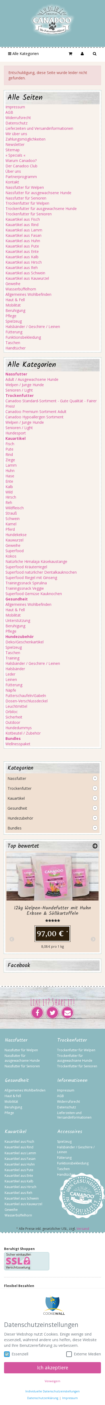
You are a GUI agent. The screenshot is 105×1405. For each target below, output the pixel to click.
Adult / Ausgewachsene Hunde (31, 379)
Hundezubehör (20, 818)
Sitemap (12, 149)
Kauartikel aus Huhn (22, 240)
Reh (8, 502)
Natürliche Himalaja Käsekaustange (36, 561)
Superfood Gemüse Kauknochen (33, 593)
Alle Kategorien (25, 53)
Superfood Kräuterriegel (26, 566)
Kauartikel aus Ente (22, 251)
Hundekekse (16, 534)
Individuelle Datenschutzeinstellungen (52, 1391)
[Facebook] (37, 1012)
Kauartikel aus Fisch (22, 219)
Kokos (10, 556)
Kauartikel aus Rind (21, 224)
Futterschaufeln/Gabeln (25, 695)
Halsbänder (15, 668)
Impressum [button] (70, 1398)
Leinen (11, 679)
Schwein (12, 518)
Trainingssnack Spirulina (26, 582)
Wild (9, 492)
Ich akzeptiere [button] (52, 1367)
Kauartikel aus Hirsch (23, 262)
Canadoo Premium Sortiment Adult (35, 411)
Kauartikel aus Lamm (23, 230)
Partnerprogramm (21, 176)
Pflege (10, 315)
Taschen (12, 342)
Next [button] (93, 939)
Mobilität (13, 305)
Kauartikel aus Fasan (23, 235)
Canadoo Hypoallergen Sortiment (34, 416)
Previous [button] (11, 939)
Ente (9, 481)
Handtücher (15, 348)
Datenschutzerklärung (42, 1398)
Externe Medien (87, 1353)
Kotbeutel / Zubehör (23, 733)
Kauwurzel (14, 540)
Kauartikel (16, 798)
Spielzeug (13, 321)
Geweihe (12, 283)
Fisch (9, 443)
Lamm (11, 465)
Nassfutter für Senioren (25, 198)
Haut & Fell (15, 299)
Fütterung (13, 331)
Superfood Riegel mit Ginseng (31, 577)
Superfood (14, 550)
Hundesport (15, 433)
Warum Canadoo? (21, 160)
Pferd (10, 529)
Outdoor (12, 722)
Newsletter (14, 144)
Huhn (10, 470)
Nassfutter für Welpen (24, 187)
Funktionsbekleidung (23, 337)
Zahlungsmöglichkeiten (25, 139)
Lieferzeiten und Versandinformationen (39, 128)
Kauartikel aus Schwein (25, 272)
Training (12, 658)
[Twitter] (52, 1012)
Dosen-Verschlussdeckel (26, 700)
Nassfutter (17, 778)
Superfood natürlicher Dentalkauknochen (41, 572)
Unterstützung (17, 620)
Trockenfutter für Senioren (28, 213)
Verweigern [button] (52, 1381)
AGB (9, 112)
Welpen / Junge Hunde (24, 384)
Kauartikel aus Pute (22, 246)
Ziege (10, 459)
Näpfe (10, 690)
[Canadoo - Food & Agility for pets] (52, 20)
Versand (82, 1228)
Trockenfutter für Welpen (27, 203)
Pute (9, 449)
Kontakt (12, 182)
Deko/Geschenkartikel (24, 641)
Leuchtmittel (16, 706)
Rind (9, 454)
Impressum (15, 106)
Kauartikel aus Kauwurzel (27, 278)
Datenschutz (16, 123)
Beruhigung (15, 310)
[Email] (67, 1012)
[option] (52, 901)
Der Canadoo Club (21, 165)
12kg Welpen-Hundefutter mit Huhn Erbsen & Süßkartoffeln (52, 910)
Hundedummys (18, 727)
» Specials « (15, 155)
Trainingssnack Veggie (24, 588)
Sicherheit (13, 717)
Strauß (11, 513)
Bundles (15, 828)
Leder (10, 674)
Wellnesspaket (17, 743)
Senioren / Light (19, 390)
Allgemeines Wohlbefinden (28, 294)
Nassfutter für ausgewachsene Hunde (38, 192)
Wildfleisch (14, 507)
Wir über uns (16, 133)
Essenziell (20, 1353)
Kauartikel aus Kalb (21, 256)
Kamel (10, 523)
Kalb (9, 486)
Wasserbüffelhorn (20, 289)
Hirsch (10, 497)
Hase (9, 475)
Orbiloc (11, 711)
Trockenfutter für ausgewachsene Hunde (41, 208)
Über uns (13, 171)
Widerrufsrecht (18, 117)
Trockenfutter (20, 788)
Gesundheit (17, 808)
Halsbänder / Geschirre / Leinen (32, 326)
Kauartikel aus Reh (21, 267)
